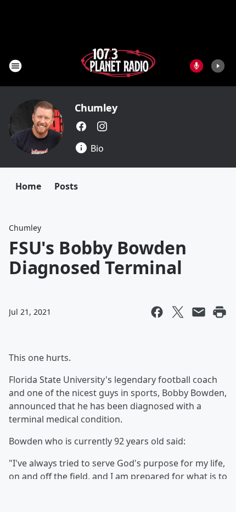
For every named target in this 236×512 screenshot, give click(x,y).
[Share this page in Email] (198, 312)
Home (28, 186)
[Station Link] (118, 66)
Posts (66, 186)
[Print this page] (219, 312)
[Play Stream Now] (217, 66)
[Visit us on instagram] (102, 126)
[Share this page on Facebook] (157, 312)
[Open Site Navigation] (15, 66)
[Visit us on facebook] (81, 126)
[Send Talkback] (196, 66)
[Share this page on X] (178, 312)
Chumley (96, 107)
